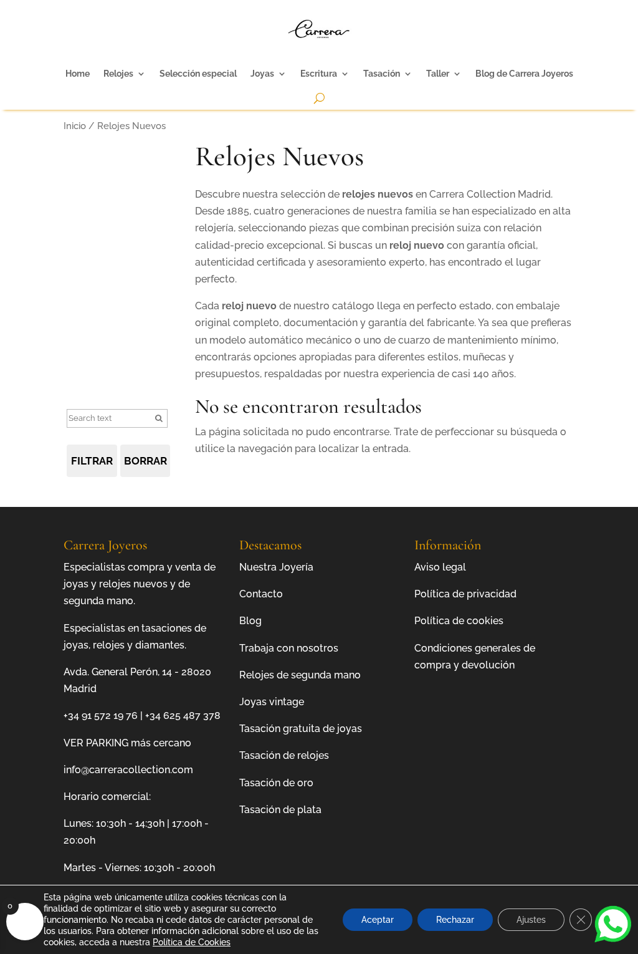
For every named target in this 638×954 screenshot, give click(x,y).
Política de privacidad (465, 594)
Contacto (261, 594)
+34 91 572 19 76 (101, 715)
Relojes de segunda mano (300, 675)
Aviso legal (440, 567)
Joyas (262, 74)
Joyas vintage (271, 702)
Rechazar (455, 920)
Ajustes (531, 920)
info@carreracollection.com (128, 770)
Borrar (145, 461)
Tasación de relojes (284, 755)
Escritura (318, 74)
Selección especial (198, 74)
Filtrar (92, 461)
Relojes (118, 74)
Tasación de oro (276, 783)
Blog (250, 621)
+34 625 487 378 (183, 715)
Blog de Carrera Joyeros (524, 74)
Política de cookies (458, 621)
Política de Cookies (192, 942)
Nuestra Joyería (276, 567)
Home (77, 74)
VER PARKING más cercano (127, 743)
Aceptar (377, 920)
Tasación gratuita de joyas (300, 729)
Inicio (75, 125)
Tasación (381, 74)
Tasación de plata (280, 810)
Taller (437, 74)
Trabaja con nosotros (288, 648)
